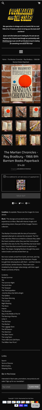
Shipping (13, 169)
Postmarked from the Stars (26, 398)
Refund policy (6, 366)
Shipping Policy (7, 368)
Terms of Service (7, 363)
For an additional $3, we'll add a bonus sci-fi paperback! (22, 177)
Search (4, 360)
